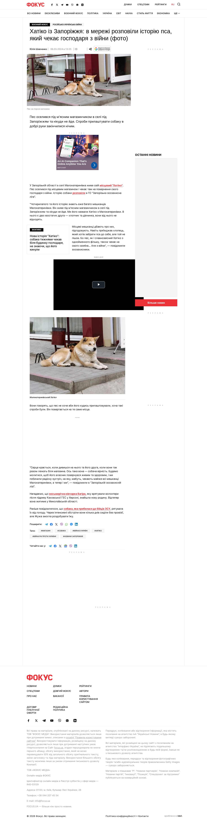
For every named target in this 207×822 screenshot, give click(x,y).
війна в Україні (80, 531)
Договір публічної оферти (33, 710)
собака (62, 531)
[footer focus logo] (40, 677)
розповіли (79, 192)
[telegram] (44, 720)
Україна (107, 13)
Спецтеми (143, 4)
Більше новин (156, 302)
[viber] (59, 720)
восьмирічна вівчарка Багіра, (67, 493)
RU (172, 4)
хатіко (99, 531)
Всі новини (34, 13)
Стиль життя (145, 13)
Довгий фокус (62, 691)
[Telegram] (62, 5)
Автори (83, 691)
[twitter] (36, 720)
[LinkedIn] (82, 5)
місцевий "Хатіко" (111, 185)
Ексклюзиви (52, 13)
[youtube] (52, 720)
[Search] (178, 4)
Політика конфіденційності (121, 816)
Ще (175, 13)
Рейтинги (160, 4)
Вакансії (58, 696)
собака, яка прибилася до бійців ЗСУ (87, 508)
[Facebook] (51, 5)
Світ (118, 13)
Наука (129, 13)
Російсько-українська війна (67, 25)
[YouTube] (67, 5)
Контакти (143, 816)
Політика (92, 13)
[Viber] (72, 5)
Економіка (163, 13)
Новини (32, 686)
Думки (128, 4)
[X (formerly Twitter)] (57, 5)
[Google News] (77, 5)
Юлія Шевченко (38, 49)
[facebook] (28, 720)
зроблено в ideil (173, 816)
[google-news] (67, 720)
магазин (46, 531)
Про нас (32, 696)
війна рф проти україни (45, 536)
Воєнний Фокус (73, 13)
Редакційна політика (60, 708)
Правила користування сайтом (88, 699)
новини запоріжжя (73, 536)
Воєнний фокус (40, 25)
